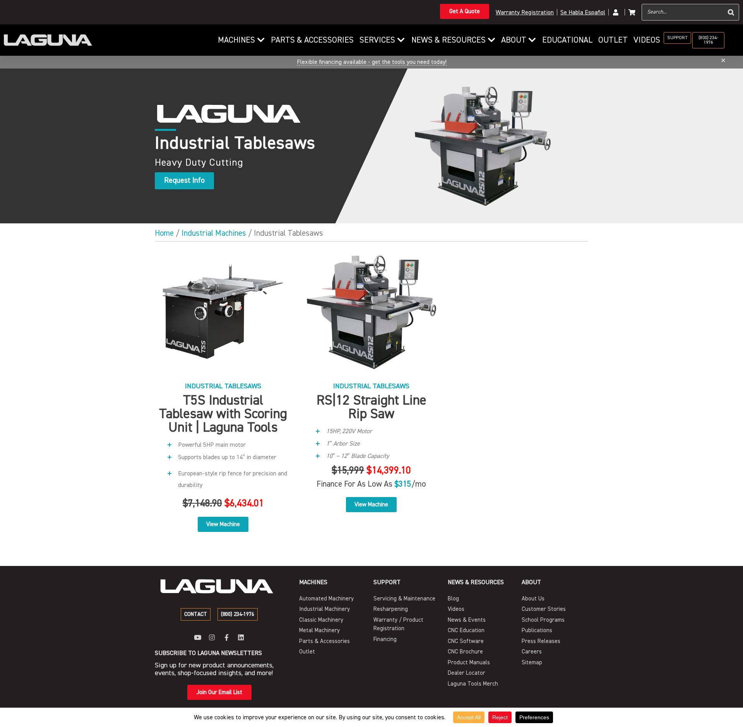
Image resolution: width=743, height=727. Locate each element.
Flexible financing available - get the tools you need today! (372, 62)
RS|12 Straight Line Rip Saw (371, 407)
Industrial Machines (213, 233)
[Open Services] (401, 40)
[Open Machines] (261, 40)
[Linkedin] (241, 637)
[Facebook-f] (226, 637)
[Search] (731, 12)
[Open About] (532, 40)
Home (164, 233)
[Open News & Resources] (492, 40)
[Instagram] (212, 637)
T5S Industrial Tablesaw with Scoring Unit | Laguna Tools (223, 414)
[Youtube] (197, 637)
